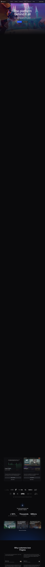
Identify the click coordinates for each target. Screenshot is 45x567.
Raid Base (28, 562)
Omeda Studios (12, 562)
